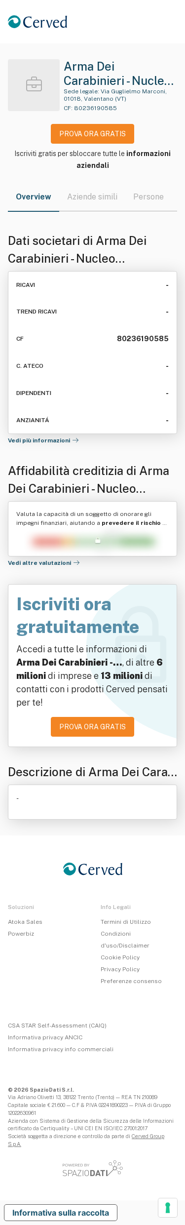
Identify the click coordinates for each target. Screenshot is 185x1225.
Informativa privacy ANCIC (45, 1037)
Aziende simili (92, 196)
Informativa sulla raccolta (60, 1213)
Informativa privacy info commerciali (60, 1049)
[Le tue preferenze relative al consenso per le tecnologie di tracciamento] (167, 1207)
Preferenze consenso (131, 981)
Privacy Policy (120, 969)
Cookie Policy (120, 957)
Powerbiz (21, 933)
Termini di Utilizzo (126, 921)
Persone (148, 196)
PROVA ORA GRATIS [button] (92, 134)
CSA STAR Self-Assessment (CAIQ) (57, 1025)
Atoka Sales (25, 921)
